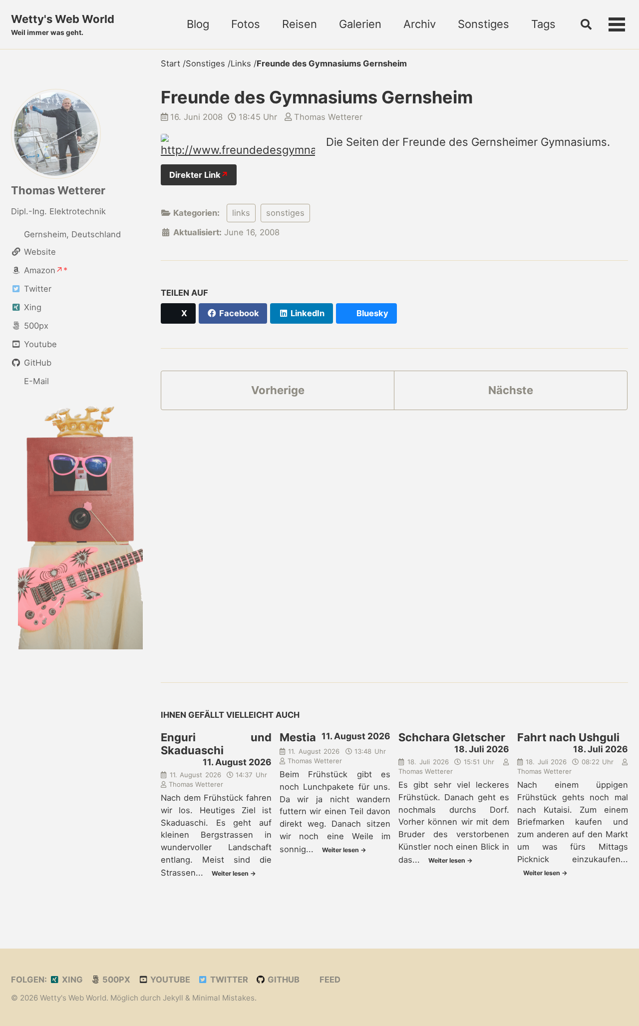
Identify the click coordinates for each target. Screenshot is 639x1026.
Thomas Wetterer (58, 190)
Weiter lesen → (234, 873)
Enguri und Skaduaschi (216, 744)
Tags (543, 23)
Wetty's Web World (62, 24)
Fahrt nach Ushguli (568, 737)
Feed (329, 980)
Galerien (360, 23)
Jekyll (173, 998)
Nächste (510, 390)
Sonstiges (483, 23)
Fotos (245, 23)
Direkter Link (195, 175)
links (241, 213)
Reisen (299, 23)
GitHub (283, 980)
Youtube (169, 980)
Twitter (228, 980)
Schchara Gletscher (451, 737)
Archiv (419, 23)
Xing (71, 980)
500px (115, 980)
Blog (198, 23)
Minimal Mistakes (223, 998)
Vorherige (278, 390)
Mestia (298, 737)
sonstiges (285, 213)
